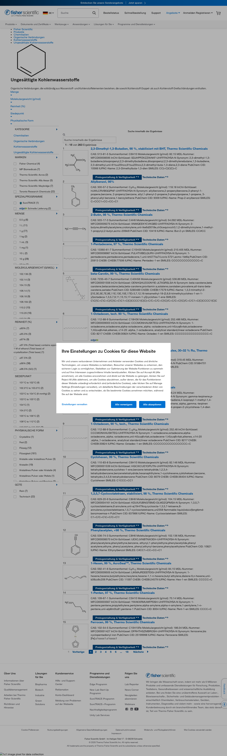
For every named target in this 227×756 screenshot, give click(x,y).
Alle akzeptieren (152, 404)
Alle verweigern (123, 404)
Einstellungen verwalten (74, 404)
